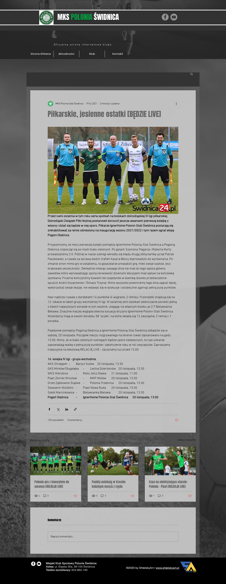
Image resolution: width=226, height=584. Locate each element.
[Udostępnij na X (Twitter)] (58, 409)
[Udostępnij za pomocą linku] (75, 409)
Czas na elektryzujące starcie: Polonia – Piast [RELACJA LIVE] (168, 484)
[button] (191, 73)
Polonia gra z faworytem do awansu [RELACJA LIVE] (51, 484)
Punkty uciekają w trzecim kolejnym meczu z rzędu (109, 484)
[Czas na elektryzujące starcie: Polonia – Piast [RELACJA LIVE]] (170, 461)
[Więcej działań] (176, 104)
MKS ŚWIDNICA (88, 17)
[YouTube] (173, 17)
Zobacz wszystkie (186, 439)
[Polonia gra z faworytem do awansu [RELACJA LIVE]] (55, 461)
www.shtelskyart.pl (167, 568)
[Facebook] (165, 17)
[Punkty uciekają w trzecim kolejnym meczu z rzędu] (113, 461)
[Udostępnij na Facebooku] (49, 409)
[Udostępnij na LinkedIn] (66, 409)
